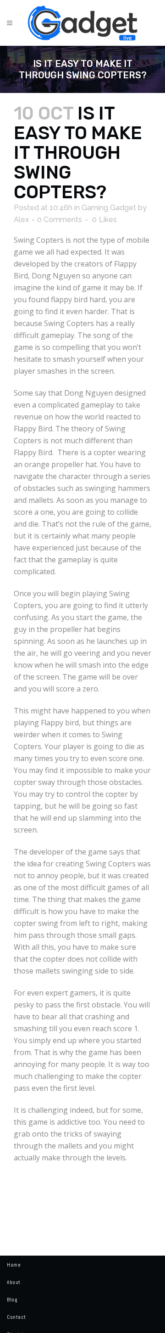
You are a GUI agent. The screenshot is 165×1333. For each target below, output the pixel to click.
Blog (12, 1299)
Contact (16, 1317)
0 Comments (59, 219)
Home (14, 1265)
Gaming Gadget (109, 207)
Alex (21, 219)
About (14, 1282)
